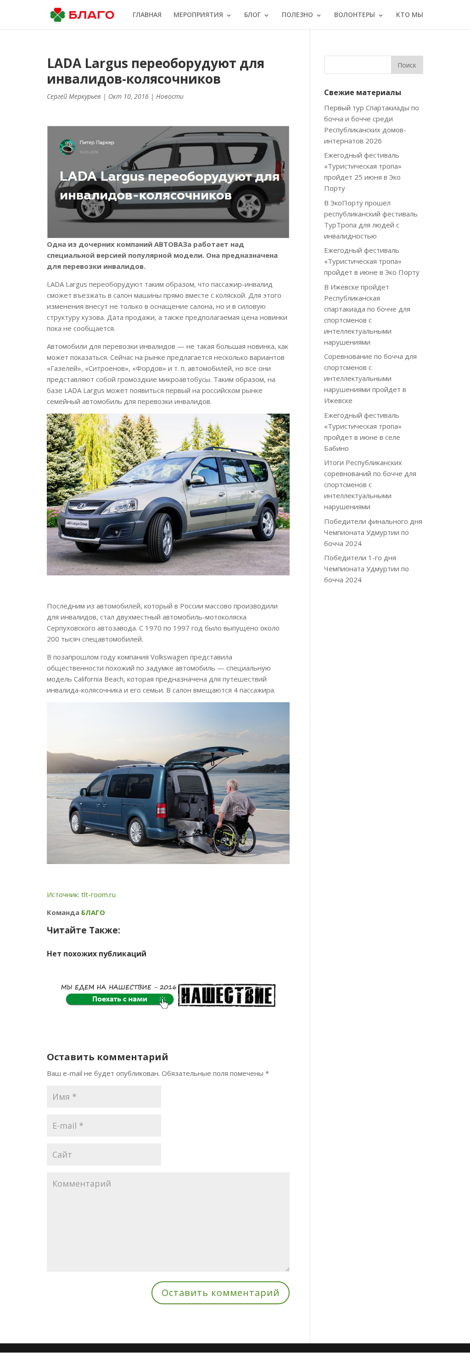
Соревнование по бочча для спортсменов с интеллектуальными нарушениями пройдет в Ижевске (370, 378)
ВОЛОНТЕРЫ (354, 15)
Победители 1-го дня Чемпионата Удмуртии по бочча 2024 (366, 568)
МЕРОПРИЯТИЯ (198, 15)
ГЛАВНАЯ (147, 15)
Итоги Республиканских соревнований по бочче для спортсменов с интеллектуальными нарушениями (370, 484)
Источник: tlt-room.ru (81, 894)
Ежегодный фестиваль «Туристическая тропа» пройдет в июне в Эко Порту (372, 261)
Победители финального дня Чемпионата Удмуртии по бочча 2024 (373, 532)
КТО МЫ (409, 15)
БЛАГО (93, 912)
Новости (170, 96)
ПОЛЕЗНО (297, 15)
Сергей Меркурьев (74, 96)
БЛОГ (252, 15)
